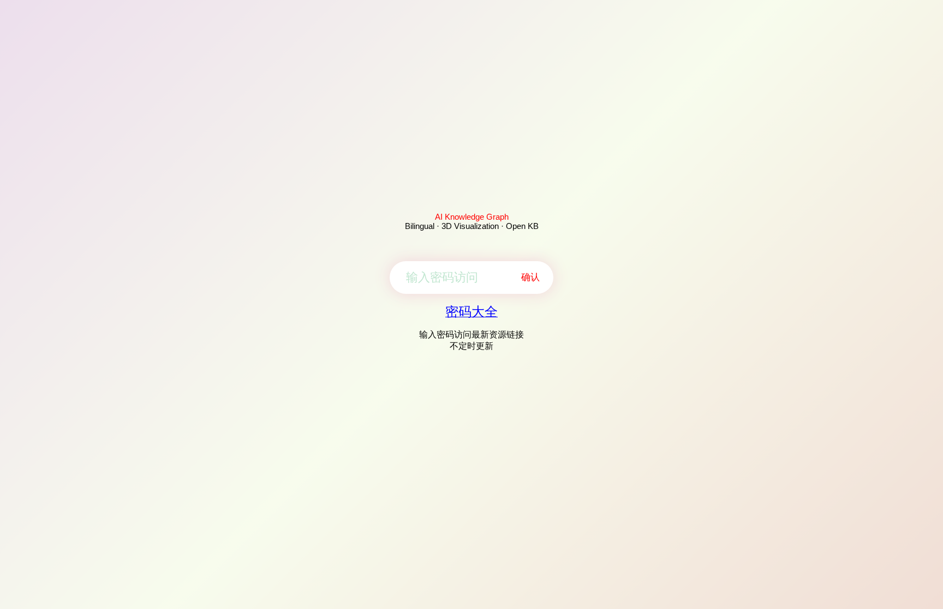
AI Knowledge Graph (472, 216)
